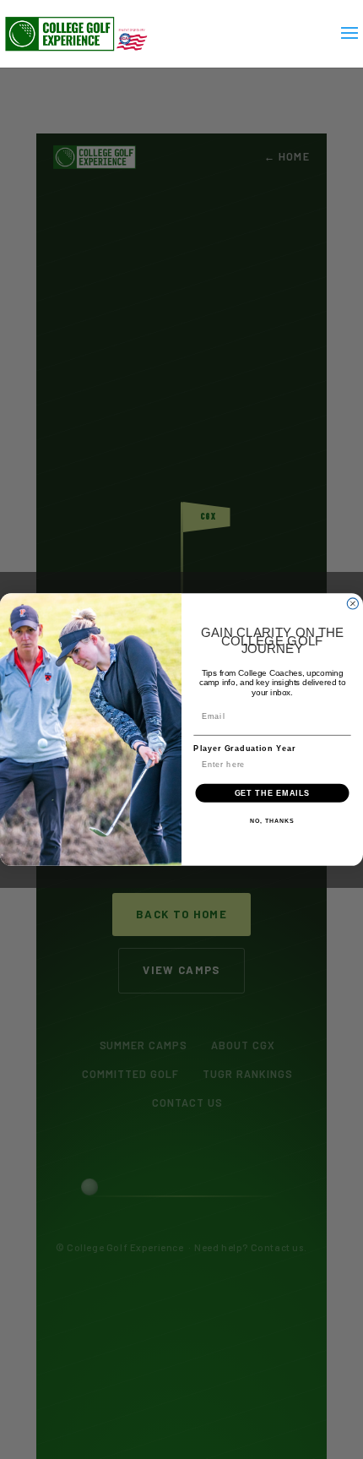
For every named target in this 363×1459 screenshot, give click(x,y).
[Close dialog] (352, 603)
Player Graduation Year (244, 748)
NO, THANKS (272, 821)
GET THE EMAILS (273, 792)
